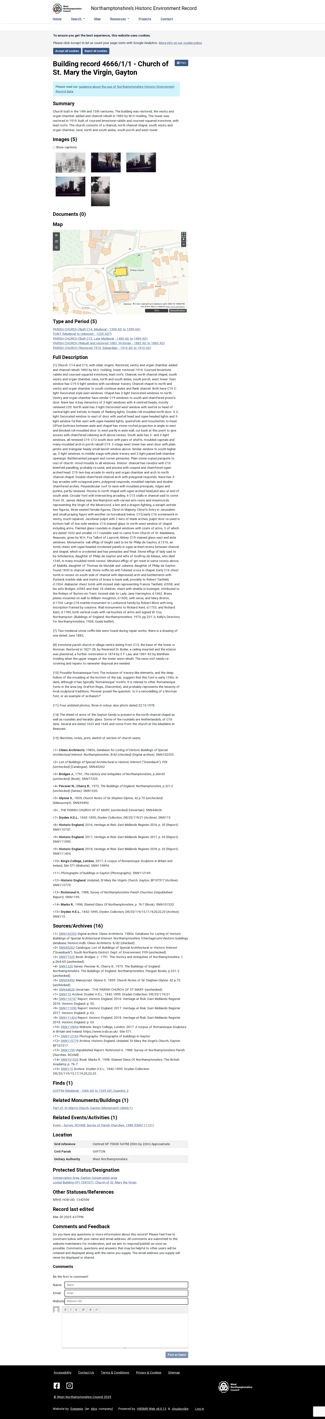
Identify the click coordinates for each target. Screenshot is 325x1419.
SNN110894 (70, 1027)
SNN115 (65, 994)
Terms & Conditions (115, 1373)
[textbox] (125, 1330)
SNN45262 (67, 948)
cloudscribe (180, 1409)
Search (76, 19)
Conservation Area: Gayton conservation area (85, 1178)
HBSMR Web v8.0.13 (151, 1409)
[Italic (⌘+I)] (71, 1309)
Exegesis (76, 1409)
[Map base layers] (56, 242)
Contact (167, 19)
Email (57, 1293)
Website (57, 1301)
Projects (145, 19)
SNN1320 (66, 966)
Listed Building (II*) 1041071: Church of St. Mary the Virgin (94, 1182)
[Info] (56, 247)
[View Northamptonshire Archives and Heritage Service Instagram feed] (69, 1385)
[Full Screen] (90, 1309)
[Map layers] (56, 235)
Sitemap (174, 1373)
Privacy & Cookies (148, 1373)
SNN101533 (70, 1060)
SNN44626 (67, 990)
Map (97, 19)
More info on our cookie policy (180, 43)
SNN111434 (68, 1018)
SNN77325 (67, 957)
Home (57, 19)
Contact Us (86, 1373)
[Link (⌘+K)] (83, 1309)
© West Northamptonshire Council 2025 (82, 1397)
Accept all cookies (67, 51)
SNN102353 (68, 934)
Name (57, 1285)
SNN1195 (68, 1050)
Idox (94, 1409)
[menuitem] (78, 19)
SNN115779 (70, 1041)
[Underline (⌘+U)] (76, 1309)
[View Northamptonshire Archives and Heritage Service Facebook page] (57, 1385)
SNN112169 (70, 1036)
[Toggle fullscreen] (183, 234)
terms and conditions (175, 307)
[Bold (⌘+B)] (65, 1309)
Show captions (66, 147)
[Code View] (96, 1309)
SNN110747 (68, 999)
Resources (118, 19)
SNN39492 (67, 980)
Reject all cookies (96, 51)
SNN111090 (68, 1008)
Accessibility (62, 1373)
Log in (199, 1409)
